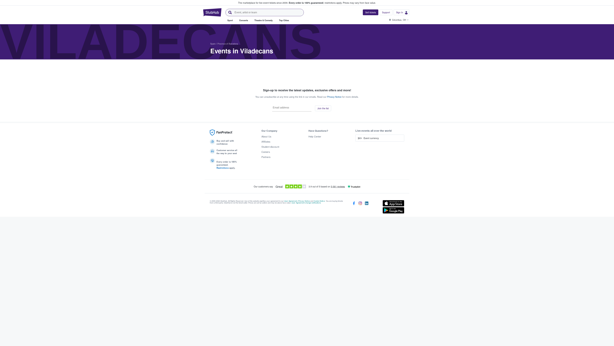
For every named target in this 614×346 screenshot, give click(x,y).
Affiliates (265, 141)
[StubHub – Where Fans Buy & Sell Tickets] (212, 12)
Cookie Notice (319, 201)
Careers (265, 152)
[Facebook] (354, 207)
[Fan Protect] (221, 132)
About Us (266, 136)
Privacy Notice (334, 96)
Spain (213, 43)
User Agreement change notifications (306, 202)
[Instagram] (360, 207)
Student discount (270, 146)
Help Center (314, 136)
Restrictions (222, 167)
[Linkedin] (367, 207)
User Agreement (290, 201)
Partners (266, 157)
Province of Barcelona (227, 43)
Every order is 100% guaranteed (315, 2)
